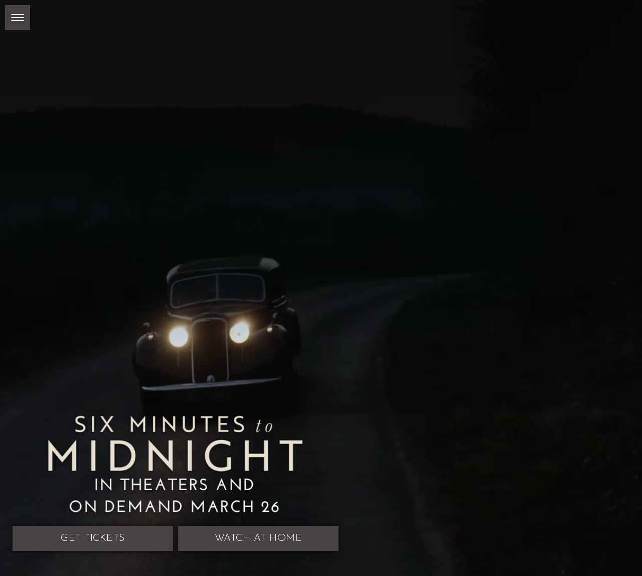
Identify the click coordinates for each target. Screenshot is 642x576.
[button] (17, 17)
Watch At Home (263, 388)
